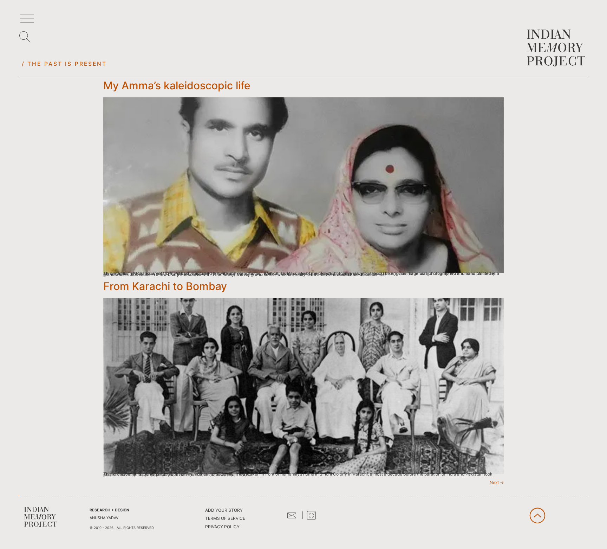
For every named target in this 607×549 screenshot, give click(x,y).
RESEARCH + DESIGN (109, 510)
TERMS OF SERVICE (225, 518)
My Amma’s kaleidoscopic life (176, 85)
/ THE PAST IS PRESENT (64, 63)
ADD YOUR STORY (224, 510)
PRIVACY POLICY (222, 526)
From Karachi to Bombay (165, 286)
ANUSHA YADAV (104, 518)
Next (497, 482)
